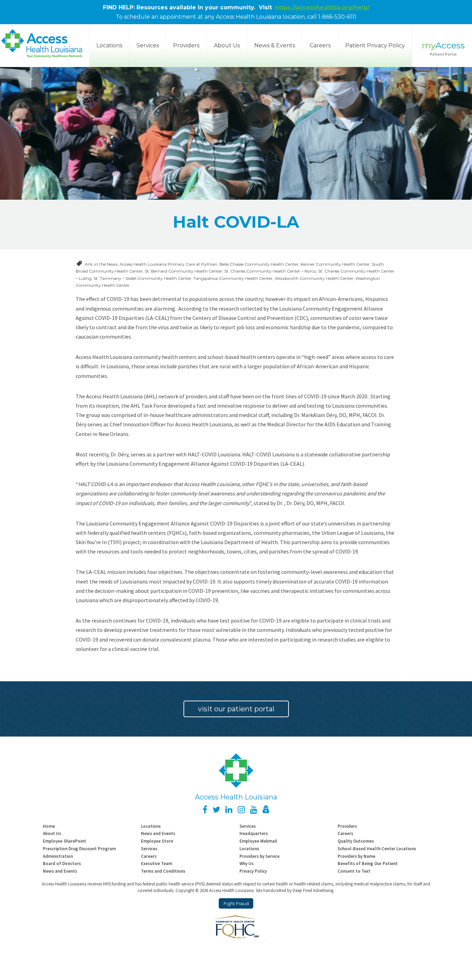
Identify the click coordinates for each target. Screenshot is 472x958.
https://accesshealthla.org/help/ (322, 7)
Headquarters (253, 833)
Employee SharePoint (64, 841)
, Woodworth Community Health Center (313, 278)
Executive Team (156, 863)
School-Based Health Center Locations (377, 848)
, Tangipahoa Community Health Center (232, 278)
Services (147, 45)
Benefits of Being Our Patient (368, 863)
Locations (151, 826)
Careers (320, 45)
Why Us (246, 863)
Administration (58, 856)
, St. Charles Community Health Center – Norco (269, 271)
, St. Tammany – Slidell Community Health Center (141, 278)
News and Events (158, 833)
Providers (186, 45)
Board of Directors (62, 863)
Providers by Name (356, 856)
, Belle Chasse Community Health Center (258, 264)
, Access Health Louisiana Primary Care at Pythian (167, 264)
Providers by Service (259, 856)
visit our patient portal (236, 709)
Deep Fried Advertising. (313, 890)
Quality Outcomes (356, 841)
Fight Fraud (236, 903)
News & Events (274, 45)
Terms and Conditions (163, 871)
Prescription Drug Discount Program (79, 848)
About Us (227, 45)
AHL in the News (101, 264)
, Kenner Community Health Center (334, 264)
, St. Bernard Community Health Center (182, 271)
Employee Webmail (258, 841)
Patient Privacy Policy (375, 45)
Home (49, 826)
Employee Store (157, 841)
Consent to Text (354, 871)
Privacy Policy (253, 871)
